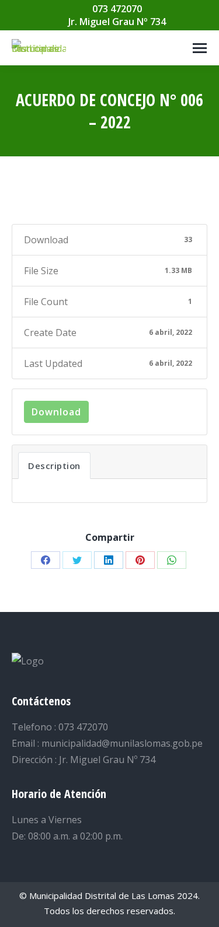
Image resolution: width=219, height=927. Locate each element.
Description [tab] (54, 465)
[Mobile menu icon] (199, 48)
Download (56, 411)
